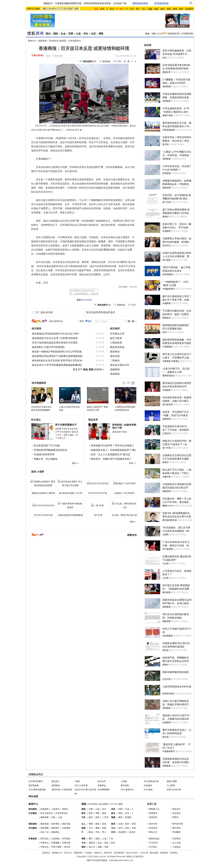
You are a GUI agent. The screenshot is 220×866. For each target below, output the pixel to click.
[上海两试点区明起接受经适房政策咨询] (125, 395)
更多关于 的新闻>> (88, 369)
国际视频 (44, 828)
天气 (91, 828)
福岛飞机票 (116, 338)
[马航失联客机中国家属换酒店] (70, 505)
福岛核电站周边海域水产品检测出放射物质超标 (57, 356)
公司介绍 (144, 853)
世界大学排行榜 (174, 789)
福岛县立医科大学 (119, 365)
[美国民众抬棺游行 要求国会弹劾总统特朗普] (43, 483)
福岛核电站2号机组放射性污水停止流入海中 (55, 333)
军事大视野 (56, 847)
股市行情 (153, 824)
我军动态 (44, 838)
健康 (97, 828)
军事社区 (44, 847)
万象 (53, 817)
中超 (127, 809)
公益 (78, 33)
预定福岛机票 (117, 347)
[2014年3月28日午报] (43, 505)
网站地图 (154, 853)
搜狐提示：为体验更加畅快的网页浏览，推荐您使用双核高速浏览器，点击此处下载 (85, 3)
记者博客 (66, 828)
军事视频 (55, 843)
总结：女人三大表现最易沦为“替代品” (111, 454)
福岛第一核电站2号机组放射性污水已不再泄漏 (56, 351)
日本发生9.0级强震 (57, 41)
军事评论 (44, 843)
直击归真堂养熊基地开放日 (100, 312)
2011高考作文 (127, 789)
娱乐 (112, 9)
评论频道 (33, 828)
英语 (134, 824)
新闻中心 (32, 41)
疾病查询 (153, 828)
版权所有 (139, 856)
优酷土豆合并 (158, 33)
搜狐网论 (55, 832)
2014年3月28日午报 (43, 515)
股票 (91, 813)
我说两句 (189, 9)
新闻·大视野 (37, 471)
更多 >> (75, 463)
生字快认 (153, 847)
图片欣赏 (176, 828)
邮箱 (98, 838)
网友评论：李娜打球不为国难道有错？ (111, 459)
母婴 (91, 824)
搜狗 (77, 8)
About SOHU (132, 853)
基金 (104, 813)
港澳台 (65, 809)
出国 (120, 824)
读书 (120, 828)
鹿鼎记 (92, 843)
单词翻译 (176, 832)
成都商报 (115, 369)
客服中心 (98, 853)
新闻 (83, 809)
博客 (169, 9)
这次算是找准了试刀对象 (47, 445)
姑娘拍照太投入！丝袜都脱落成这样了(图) (113, 450)
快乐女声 (102, 781)
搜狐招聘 (78, 853)
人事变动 (55, 809)
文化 (113, 828)
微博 (175, 9)
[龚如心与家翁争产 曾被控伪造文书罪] (97, 395)
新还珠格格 (34, 785)
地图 (100, 847)
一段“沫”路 (97, 515)
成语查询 (153, 817)
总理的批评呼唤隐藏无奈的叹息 (50, 450)
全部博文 (174, 853)
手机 (97, 832)
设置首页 (46, 853)
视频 (150, 9)
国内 (48, 33)
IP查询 (175, 817)
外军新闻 (66, 838)
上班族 (124, 781)
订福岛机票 (116, 342)
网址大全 (153, 832)
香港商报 (115, 374)
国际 (55, 33)
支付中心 (68, 853)
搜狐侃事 (44, 817)
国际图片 (55, 828)
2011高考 (148, 789)
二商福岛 (115, 360)
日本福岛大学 (117, 333)
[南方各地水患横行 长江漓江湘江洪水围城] (70, 483)
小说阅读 (176, 847)
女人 (144, 9)
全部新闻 (164, 853)
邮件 (163, 9)
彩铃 (106, 843)
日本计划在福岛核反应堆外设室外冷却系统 (55, 342)
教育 (113, 824)
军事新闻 (33, 838)
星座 (104, 824)
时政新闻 (44, 809)
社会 (63, 33)
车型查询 (176, 838)
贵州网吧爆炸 (104, 789)
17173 (60, 8)
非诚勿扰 (148, 785)
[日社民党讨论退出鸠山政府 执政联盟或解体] (42, 395)
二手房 (105, 817)
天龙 (83, 843)
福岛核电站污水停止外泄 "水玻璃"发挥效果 (55, 338)
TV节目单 (153, 843)
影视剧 (128, 817)
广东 (111, 838)
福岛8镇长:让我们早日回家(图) (48, 347)
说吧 (106, 847)
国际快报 (44, 824)
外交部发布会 (61, 813)
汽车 (132, 9)
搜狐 (44, 8)
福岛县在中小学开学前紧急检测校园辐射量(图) (57, 365)
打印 (119, 61)
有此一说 (44, 832)
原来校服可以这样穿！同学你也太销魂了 (112, 445)
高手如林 (125, 785)
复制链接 (106, 61)
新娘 (97, 824)
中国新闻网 (57, 56)
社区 (93, 33)
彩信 (113, 843)
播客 (156, 9)
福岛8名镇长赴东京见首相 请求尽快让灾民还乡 (57, 360)
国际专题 (66, 824)
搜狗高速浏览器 (140, 3)
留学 (127, 824)
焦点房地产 (69, 8)
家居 (97, 817)
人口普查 (171, 785)
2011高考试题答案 (37, 789)
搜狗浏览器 (154, 838)
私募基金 (102, 785)
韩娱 (120, 813)
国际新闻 (42, 41)
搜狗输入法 (154, 809)
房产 (138, 9)
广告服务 (88, 853)
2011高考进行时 (151, 781)
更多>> (133, 521)
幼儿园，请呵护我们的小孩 (124, 515)
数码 (91, 832)
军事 (70, 33)
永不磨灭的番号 (36, 781)
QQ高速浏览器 (161, 3)
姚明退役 (56, 785)
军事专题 (66, 843)
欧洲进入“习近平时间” (125, 493)
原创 (127, 828)
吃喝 (104, 828)
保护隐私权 (119, 853)
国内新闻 (33, 809)
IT (127, 9)
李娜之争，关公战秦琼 (46, 459)
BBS (181, 9)
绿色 (134, 828)
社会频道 (33, 813)
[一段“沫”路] (97, 505)
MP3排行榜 (177, 824)
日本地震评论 (74, 41)
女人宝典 (176, 843)
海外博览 (55, 824)
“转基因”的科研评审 (44, 454)
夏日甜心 (56, 781)
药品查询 (176, 813)
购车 (91, 817)
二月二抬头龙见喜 (43, 312)
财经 (83, 813)
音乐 (127, 813)
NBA (120, 809)
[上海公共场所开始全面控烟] (69, 395)
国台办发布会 (46, 813)
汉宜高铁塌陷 (187, 33)
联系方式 (108, 853)
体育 (102, 9)
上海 (104, 838)
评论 (86, 33)
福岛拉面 (115, 356)
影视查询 (153, 813)
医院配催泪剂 (174, 33)
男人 (104, 832)
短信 (100, 843)
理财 (97, 813)
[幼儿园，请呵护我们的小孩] (124, 505)
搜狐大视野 (172, 781)
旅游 (83, 828)
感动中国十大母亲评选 (62, 789)
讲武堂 (67, 847)
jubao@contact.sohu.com (121, 860)
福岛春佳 (115, 351)
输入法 (92, 847)
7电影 (77, 781)
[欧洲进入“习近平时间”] (124, 483)
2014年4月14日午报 (97, 493)
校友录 (132, 832)
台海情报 (55, 838)
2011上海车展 (81, 785)
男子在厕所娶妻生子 (66, 424)
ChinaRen (52, 8)
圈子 (91, 838)
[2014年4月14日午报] (97, 483)
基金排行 (176, 809)
